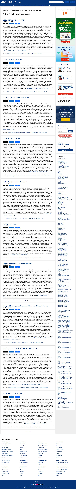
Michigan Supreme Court (62, 250)
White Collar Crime (61, 403)
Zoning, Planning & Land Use (63, 407)
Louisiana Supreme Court (62, 239)
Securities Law (60, 284)
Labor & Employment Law (31, 387)
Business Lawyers (6, 445)
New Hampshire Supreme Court (64, 261)
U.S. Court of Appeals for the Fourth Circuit (38, 132)
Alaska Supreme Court (62, 163)
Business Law (9, 218)
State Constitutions (24, 462)
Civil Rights (60, 181)
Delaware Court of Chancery (63, 197)
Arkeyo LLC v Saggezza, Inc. (12, 59)
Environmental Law (61, 207)
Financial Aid (59, 447)
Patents (22, 53)
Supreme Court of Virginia (63, 306)
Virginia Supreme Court (62, 399)
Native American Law (62, 258)
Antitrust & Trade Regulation (63, 166)
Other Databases (42, 460)
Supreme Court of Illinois (62, 295)
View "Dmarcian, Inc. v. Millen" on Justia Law (39, 171)
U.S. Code (4, 464)
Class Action (60, 182)
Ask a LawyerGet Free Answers (63, 143)
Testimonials (59, 473)
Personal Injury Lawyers (7, 455)
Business (40, 442)
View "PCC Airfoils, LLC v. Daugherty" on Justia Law (36, 423)
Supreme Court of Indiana (63, 296)
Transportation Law (61, 314)
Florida (21, 469)
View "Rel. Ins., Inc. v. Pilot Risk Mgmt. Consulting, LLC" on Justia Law (27, 384)
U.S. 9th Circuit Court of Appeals (64, 328)
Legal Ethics (35, 174)
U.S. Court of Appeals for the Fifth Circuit (35, 257)
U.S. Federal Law (6, 460)
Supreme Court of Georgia (63, 292)
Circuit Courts (5, 469)
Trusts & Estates (61, 315)
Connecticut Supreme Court (63, 187)
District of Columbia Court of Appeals (65, 199)
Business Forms (41, 466)
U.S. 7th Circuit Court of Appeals (64, 326)
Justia (39, 481)
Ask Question (65, 150)
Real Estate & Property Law (63, 281)
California (22, 468)
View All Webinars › (65, 94)
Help (35, 487)
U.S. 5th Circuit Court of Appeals (64, 324)
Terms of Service (40, 487)
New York (22, 471)
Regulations (4, 466)
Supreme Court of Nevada (63, 300)
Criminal (22, 445)
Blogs (57, 453)
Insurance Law (60, 224)
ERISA (59, 208)
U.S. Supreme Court (61, 365)
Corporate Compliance (62, 194)
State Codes (22, 464)
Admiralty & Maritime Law (63, 158)
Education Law (60, 202)
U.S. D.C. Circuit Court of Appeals (64, 362)
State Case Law (23, 466)
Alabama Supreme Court (62, 162)
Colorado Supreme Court (62, 183)
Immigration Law (61, 222)
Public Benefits (60, 280)
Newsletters (41, 5)
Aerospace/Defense (61, 160)
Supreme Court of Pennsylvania (64, 304)
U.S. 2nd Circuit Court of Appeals (64, 320)
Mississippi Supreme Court (63, 254)
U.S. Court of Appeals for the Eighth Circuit (35, 218)
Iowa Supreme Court (62, 230)
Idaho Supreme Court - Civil (63, 218)
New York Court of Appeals (63, 265)
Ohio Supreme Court (62, 270)
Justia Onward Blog (60, 471)
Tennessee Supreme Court (63, 309)
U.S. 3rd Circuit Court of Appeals (64, 321)
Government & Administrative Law (64, 214)
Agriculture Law (61, 161)
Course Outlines (59, 449)
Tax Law (59, 307)
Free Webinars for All (64, 65)
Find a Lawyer (4, 5)
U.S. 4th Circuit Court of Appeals (64, 322)
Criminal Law (60, 196)
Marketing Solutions (49, 5)
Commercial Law (61, 184)
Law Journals (59, 451)
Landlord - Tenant (61, 237)
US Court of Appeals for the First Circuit (65, 377)
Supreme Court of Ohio (62, 302)
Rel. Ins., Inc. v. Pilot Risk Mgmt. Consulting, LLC (20, 348)
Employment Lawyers (6, 449)
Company (31, 487)
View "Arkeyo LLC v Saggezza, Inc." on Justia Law (37, 88)
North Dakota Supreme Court (63, 269)
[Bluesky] (40, 484)
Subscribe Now (65, 119)
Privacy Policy (48, 487)
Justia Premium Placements (62, 466)
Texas (21, 473)
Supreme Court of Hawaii (62, 294)
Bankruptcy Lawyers (6, 444)
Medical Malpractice (61, 248)
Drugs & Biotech (61, 201)
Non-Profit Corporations (62, 266)
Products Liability (61, 278)
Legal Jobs (40, 462)
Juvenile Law (60, 232)
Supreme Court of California (63, 291)
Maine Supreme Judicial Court (63, 242)
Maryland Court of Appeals (63, 243)
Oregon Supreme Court (62, 273)
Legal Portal (25, 487)
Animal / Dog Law (61, 165)
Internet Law (60, 229)
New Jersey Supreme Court (63, 263)
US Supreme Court (61, 394)
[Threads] (39, 484)
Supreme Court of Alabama (63, 288)
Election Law (60, 203)
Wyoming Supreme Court (62, 405)
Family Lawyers (5, 453)
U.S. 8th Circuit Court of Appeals (64, 327)
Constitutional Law (61, 188)
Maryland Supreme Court (62, 244)
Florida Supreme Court (62, 210)
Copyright (19, 91)
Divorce (21, 447)
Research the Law (20, 5)
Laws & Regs (35, 5)
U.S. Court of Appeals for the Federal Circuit (33, 53)
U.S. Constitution (5, 462)
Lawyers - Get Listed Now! (65, 135)
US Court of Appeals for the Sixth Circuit (65, 388)
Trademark (28, 132)
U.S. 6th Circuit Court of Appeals (64, 325)
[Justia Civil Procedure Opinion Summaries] (6, 2)
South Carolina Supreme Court (63, 285)
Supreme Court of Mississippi (63, 297)
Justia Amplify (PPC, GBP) (61, 469)
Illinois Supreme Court (62, 220)
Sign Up (72, 1)
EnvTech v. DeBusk (9, 224)
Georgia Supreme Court (62, 213)
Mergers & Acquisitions (62, 249)
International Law (29, 174)
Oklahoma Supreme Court (63, 271)
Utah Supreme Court (62, 396)
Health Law (60, 217)
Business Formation (42, 444)
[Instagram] (37, 484)
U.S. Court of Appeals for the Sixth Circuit (33, 427)
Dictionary (58, 444)
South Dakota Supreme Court (63, 286)
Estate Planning (23, 451)
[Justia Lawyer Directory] (44, 484)
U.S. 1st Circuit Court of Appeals (64, 319)
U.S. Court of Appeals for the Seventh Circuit (38, 91)
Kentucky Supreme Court (62, 234)
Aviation (59, 171)
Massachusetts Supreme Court (64, 245)
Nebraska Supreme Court (62, 259)
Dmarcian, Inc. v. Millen (11, 138)
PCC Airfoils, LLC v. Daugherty (13, 393)
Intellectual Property (17, 53)
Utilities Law (60, 397)
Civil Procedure (10, 53)
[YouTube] (33, 484)
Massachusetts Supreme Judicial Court (65, 247)
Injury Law (60, 223)
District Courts (5, 471)
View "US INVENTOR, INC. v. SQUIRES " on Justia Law (14, 50)
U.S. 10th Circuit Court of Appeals (64, 316)
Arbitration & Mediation (62, 167)
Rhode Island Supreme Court (63, 283)
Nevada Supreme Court (62, 260)
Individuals (23, 442)
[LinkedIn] (32, 484)
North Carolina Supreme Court (42, 387)
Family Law (60, 209)
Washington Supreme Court (63, 401)
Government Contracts (62, 215)
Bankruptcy (60, 173)
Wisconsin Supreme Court (63, 404)
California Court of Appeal (63, 176)
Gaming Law (60, 212)
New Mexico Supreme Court (63, 264)
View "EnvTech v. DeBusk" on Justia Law (18, 254)
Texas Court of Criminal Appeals (64, 310)
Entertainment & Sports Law (63, 206)
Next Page (28, 432)
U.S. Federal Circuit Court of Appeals (64, 363)
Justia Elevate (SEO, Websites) (62, 468)
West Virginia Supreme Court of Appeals (65, 402)
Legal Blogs (40, 464)
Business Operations (42, 445)
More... (3, 457)
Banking (59, 172)
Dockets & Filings (5, 473)
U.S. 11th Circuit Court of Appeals (64, 317)
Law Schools (28, 5)
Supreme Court (5, 468)
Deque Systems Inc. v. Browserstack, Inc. (17, 264)
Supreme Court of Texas (62, 305)
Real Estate (40, 453)
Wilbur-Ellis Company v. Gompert (15, 182)
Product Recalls (41, 468)
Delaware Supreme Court (62, 198)
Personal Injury (60, 276)
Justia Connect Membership (62, 462)
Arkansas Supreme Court (62, 170)
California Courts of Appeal (63, 177)
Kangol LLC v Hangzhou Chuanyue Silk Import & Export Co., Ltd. (25, 306)
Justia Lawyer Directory (61, 464)
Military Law (60, 251)
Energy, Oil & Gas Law (62, 204)
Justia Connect (19, 487)
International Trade (61, 228)
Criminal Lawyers (5, 447)
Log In (67, 1)
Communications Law (62, 186)
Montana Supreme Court (62, 256)
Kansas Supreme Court (62, 233)
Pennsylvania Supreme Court (63, 275)
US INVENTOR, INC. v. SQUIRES (13, 20)
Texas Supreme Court (62, 311)
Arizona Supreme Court (62, 168)
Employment (41, 447)
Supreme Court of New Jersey (63, 301)
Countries (40, 473)
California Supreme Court (62, 178)
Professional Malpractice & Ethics (44, 174)
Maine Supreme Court (62, 240)
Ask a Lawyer (12, 5)
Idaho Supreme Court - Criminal (64, 219)
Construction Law (61, 189)
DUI (21, 449)
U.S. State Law (23, 460)
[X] (42, 484)
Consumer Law (16, 300)
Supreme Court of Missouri (63, 299)
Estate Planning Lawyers (7, 451)
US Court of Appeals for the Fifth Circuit (65, 376)
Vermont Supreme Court (62, 398)
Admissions (58, 445)
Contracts (15, 91)
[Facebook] (35, 484)
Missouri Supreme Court (62, 255)
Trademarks (40, 471)
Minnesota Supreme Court (63, 253)
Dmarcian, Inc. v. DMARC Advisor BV (16, 97)
